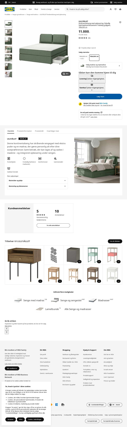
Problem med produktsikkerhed (88, 384)
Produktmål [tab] (39, 131)
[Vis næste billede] (68, 49)
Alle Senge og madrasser (78, 309)
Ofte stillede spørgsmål (90, 362)
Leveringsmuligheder (89, 358)
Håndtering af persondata (95, 415)
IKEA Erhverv (67, 381)
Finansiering (66, 366)
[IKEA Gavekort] (62, 404)
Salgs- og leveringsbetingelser (113, 415)
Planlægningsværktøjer (70, 373)
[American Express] (56, 404)
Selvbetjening (44, 366)
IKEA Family (66, 377)
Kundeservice (87, 354)
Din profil (43, 354)
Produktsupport (88, 375)
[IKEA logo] (9, 9)
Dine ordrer (43, 358)
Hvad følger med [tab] (53, 131)
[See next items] (7, 332)
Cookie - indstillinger (34, 419)
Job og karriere (108, 358)
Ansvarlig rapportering (55, 415)
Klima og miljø (108, 366)
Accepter (10, 419)
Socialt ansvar (108, 369)
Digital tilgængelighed (79, 415)
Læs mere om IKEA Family (13, 364)
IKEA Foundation (109, 373)
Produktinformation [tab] (24, 131)
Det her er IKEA (109, 354)
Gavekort (65, 369)
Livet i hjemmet (109, 377)
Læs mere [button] (94, 117)
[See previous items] (7, 329)
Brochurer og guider (69, 385)
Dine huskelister (45, 362)
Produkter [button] (23, 9)
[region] (43, 48)
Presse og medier (109, 381)
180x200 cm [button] (83, 27)
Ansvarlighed (108, 362)
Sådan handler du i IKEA (70, 362)
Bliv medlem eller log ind (91, 105)
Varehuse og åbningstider (71, 354)
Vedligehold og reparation (91, 379)
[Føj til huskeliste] (120, 22)
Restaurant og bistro (69, 358)
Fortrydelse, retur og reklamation (90, 371)
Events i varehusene (46, 373)
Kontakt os (86, 366)
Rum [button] (30, 9)
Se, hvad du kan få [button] (107, 105)
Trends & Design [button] (46, 9)
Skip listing (8, 326)
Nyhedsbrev (44, 369)
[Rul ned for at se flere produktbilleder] (8, 77)
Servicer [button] (56, 9)
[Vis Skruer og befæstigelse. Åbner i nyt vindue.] (54, 255)
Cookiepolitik (67, 415)
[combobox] (84, 9)
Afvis (20, 419)
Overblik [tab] (11, 131)
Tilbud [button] (36, 9)
